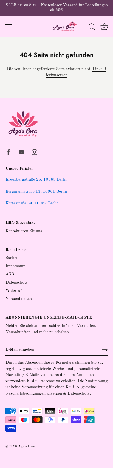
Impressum (15, 266)
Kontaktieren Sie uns (23, 231)
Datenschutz (16, 283)
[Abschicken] (105, 349)
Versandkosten (18, 299)
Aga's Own (26, 446)
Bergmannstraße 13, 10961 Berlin (36, 192)
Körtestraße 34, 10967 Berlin (32, 203)
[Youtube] (21, 152)
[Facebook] (8, 152)
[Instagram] (34, 152)
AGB (9, 274)
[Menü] (9, 27)
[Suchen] (92, 28)
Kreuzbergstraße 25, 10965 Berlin (36, 180)
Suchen (11, 258)
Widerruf (13, 291)
